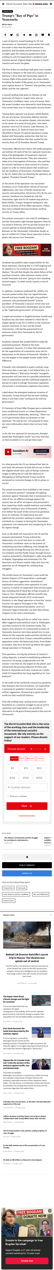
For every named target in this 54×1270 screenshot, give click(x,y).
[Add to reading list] (49, 34)
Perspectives (8, 888)
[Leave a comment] (42, 34)
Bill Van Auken (7, 24)
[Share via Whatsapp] (18, 34)
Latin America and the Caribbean (16, 894)
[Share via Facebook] (5, 34)
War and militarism (40, 894)
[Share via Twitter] (12, 34)
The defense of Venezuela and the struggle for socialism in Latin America (21, 839)
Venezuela (22, 888)
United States (8, 901)
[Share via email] (30, 34)
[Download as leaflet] (36, 34)
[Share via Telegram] (24, 34)
